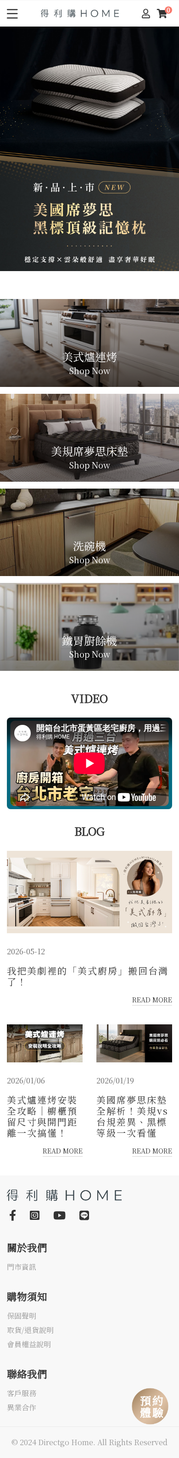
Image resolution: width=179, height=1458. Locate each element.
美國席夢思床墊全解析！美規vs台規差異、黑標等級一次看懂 (132, 1116)
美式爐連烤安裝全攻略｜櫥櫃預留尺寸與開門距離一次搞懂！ (42, 1116)
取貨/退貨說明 (30, 1330)
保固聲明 (21, 1316)
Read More (152, 999)
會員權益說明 (29, 1344)
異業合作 (21, 1408)
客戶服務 (21, 1393)
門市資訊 (21, 1267)
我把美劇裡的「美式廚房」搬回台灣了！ (87, 976)
